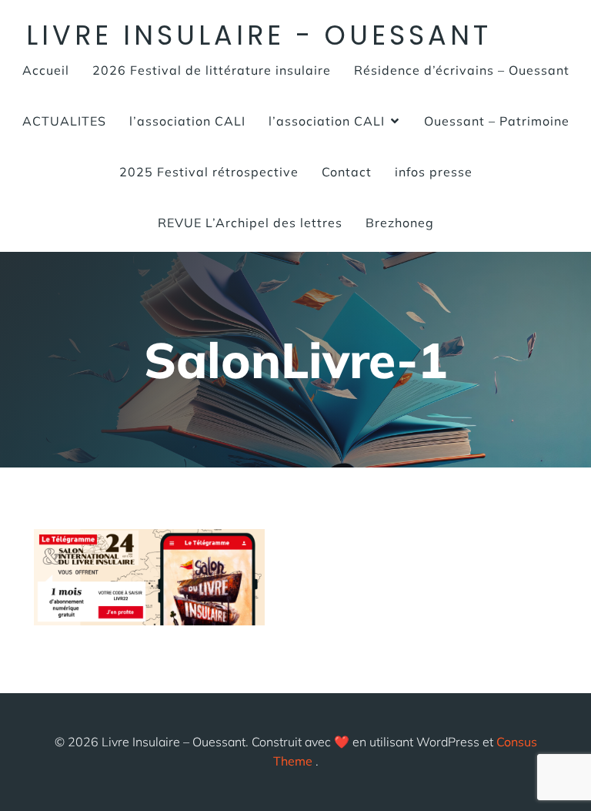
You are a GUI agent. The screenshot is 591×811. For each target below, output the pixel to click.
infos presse (433, 171)
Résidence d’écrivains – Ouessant (461, 70)
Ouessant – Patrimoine (496, 121)
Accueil (45, 70)
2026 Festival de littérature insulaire (211, 70)
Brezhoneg (400, 222)
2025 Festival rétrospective (209, 171)
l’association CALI (187, 121)
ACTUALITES (64, 121)
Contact (347, 171)
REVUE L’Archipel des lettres (250, 222)
